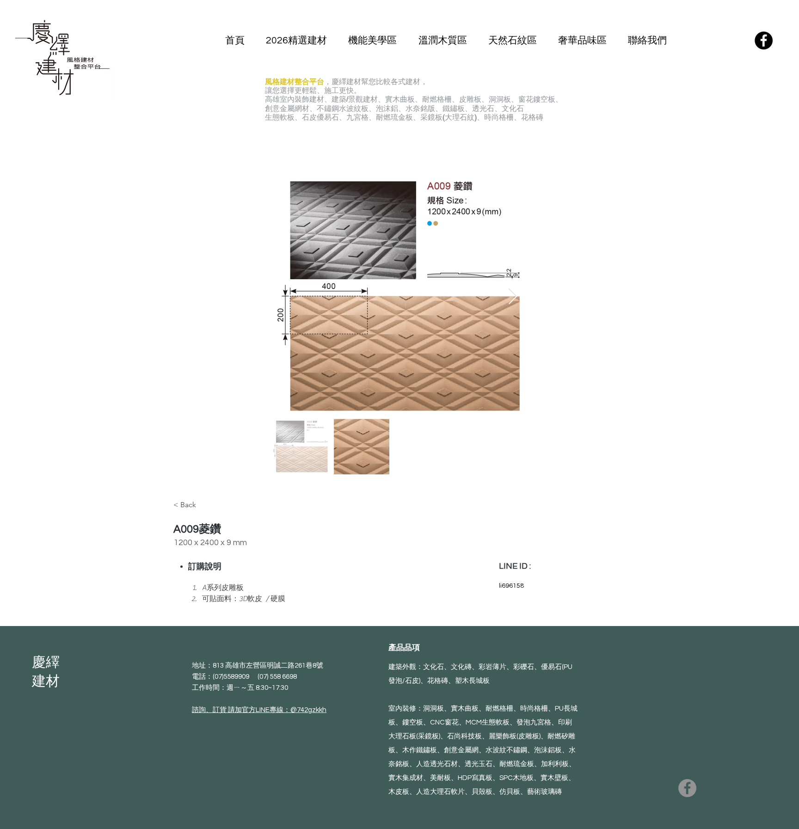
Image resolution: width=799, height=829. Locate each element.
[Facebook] (764, 40)
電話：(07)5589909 (225, 676)
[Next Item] (513, 297)
